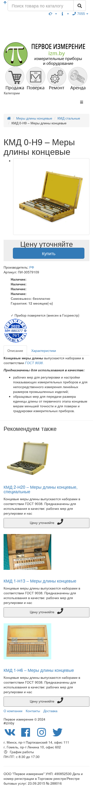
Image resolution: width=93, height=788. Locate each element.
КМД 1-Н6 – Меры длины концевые (39, 670)
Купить (48, 253)
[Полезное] (53, 13)
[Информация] (64, 13)
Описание (15, 350)
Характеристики (43, 350)
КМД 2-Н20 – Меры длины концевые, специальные (41, 489)
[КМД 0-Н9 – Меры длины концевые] (51, 196)
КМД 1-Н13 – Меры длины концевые (40, 580)
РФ (31, 267)
